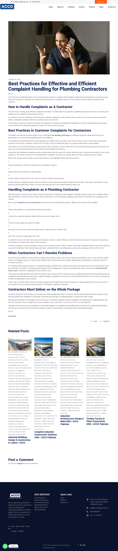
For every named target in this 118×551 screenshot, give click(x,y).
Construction (13, 357)
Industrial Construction (42, 378)
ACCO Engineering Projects (17, 352)
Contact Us (64, 502)
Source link (12, 316)
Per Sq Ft (20, 416)
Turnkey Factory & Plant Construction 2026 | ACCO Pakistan (97, 421)
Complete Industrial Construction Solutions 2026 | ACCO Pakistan (45, 434)
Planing (26, 416)
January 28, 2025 (14, 79)
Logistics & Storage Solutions (18, 405)
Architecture (64, 362)
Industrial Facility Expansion (18, 386)
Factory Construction (101, 386)
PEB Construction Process (17, 408)
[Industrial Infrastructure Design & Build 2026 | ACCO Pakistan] (72, 347)
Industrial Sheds (23, 400)
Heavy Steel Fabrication (23, 368)
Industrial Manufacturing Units (19, 389)
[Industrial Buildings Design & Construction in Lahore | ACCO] (20, 344)
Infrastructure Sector (41, 502)
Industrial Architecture (42, 376)
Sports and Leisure (40, 507)
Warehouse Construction (16, 434)
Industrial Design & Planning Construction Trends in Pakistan (20, 381)
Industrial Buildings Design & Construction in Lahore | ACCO (19, 440)
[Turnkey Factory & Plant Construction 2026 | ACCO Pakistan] (98, 347)
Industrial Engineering (22, 384)
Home (62, 498)
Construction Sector (41, 500)
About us (63, 500)
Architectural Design (15, 354)
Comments (106, 321)
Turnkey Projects (48, 424)
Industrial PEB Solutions (42, 397)
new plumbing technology (60, 135)
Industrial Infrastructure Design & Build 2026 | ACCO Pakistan (72, 420)
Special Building (39, 510)
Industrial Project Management (45, 400)
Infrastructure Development (18, 402)
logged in (20, 463)
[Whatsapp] (5, 546)
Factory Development (93, 389)
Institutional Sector (41, 505)
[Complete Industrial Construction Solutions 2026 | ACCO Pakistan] (46, 347)
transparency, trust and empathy (28, 202)
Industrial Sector (40, 498)
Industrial (37, 370)
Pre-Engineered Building (16, 418)
